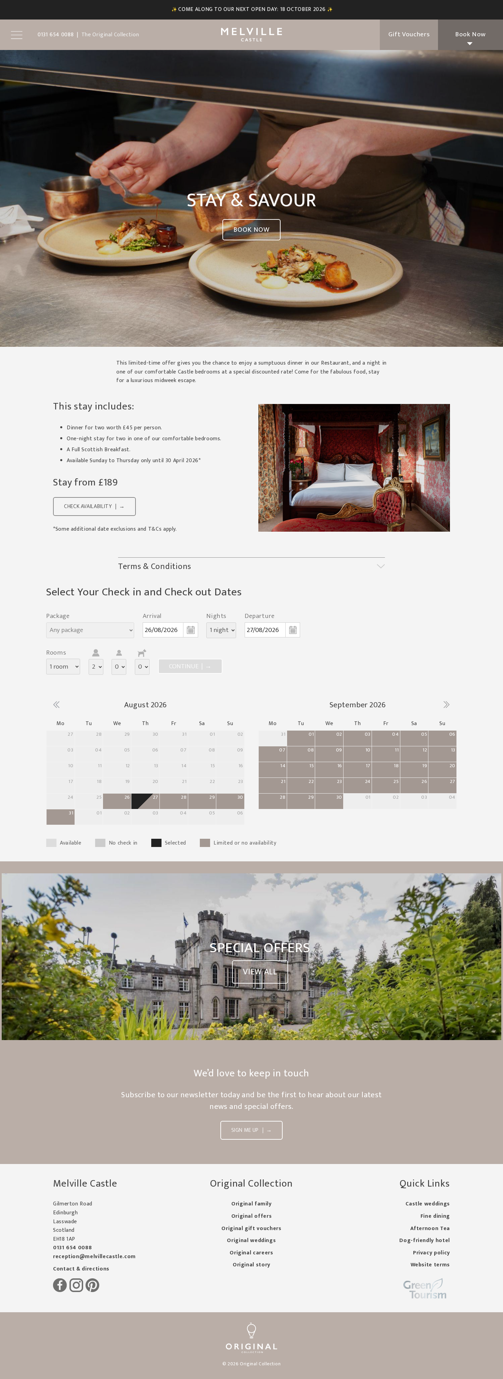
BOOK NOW (251, 230)
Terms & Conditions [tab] (154, 566)
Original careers (251, 1252)
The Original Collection (110, 34)
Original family (251, 1204)
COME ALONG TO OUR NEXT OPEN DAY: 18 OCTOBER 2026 (251, 9)
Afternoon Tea (430, 1228)
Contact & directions (81, 1269)
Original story (251, 1264)
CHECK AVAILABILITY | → (94, 506)
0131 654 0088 (72, 1247)
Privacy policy (431, 1252)
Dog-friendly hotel (424, 1240)
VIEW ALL (260, 972)
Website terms (430, 1264)
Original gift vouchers (251, 1228)
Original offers (251, 1216)
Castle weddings (427, 1204)
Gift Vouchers (408, 34)
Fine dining (435, 1216)
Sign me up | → (251, 1130)
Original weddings (251, 1240)
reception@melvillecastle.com (94, 1256)
